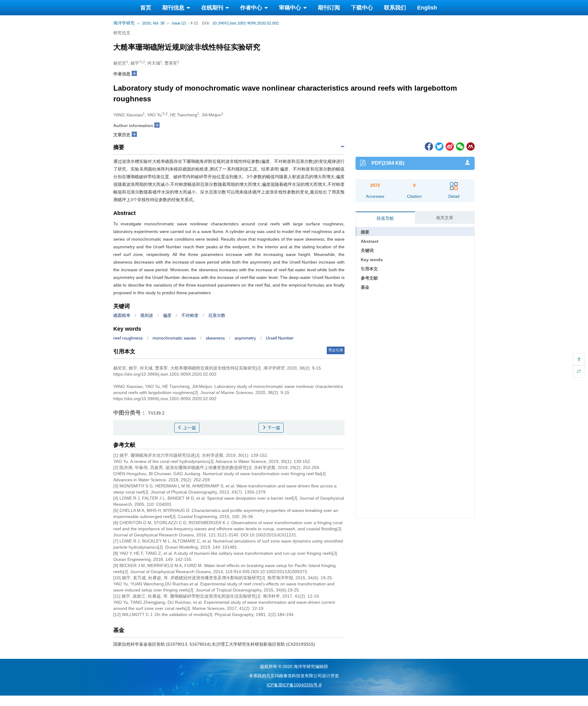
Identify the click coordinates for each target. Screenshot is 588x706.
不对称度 (189, 315)
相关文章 (444, 217)
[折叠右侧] (579, 371)
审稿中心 (291, 8)
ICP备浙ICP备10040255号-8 (294, 684)
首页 (145, 8)
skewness (215, 338)
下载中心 (362, 8)
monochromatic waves (174, 338)
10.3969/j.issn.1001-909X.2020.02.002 (245, 23)
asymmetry (245, 338)
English (427, 8)
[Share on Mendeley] (470, 146)
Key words (372, 259)
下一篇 (273, 427)
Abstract (370, 241)
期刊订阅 (329, 8)
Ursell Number (280, 338)
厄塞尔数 (216, 315)
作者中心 (252, 8)
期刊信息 (174, 8)
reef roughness (128, 338)
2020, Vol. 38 (153, 23)
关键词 (367, 250)
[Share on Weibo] (449, 146)
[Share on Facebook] (428, 146)
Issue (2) (179, 23)
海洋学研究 (124, 23)
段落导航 (385, 218)
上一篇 (189, 427)
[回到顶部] (579, 359)
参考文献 (369, 278)
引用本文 (369, 268)
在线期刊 (213, 8)
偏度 (167, 315)
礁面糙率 (121, 315)
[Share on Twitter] (438, 146)
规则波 (146, 315)
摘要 (365, 232)
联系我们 (395, 8)
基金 (365, 287)
